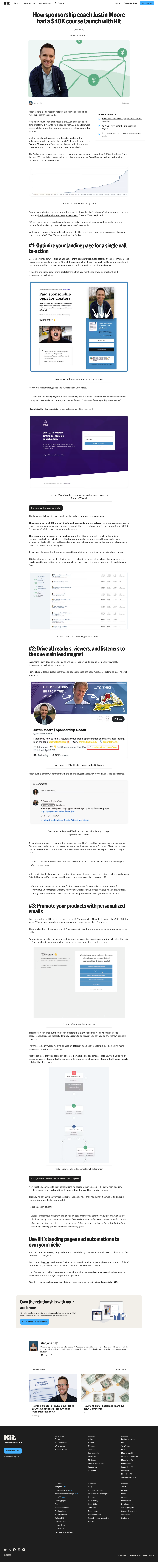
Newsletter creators (96, 1463)
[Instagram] (19, 1550)
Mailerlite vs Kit (127, 1460)
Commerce (59, 1528)
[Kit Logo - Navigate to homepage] (7, 3)
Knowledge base (94, 1515)
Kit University (93, 1501)
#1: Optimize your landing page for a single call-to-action (122, 119)
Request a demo (61, 1450)
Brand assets (126, 1501)
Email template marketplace (99, 1494)
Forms (57, 1504)
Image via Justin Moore (92, 765)
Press (123, 1494)
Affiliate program (127, 1508)
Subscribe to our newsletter (98, 1518)
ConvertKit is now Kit (129, 1511)
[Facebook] (14, 1550)
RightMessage (69, 1036)
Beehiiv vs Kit (126, 1463)
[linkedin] (41, 1355)
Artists (90, 1439)
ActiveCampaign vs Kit (129, 1456)
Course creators (94, 1453)
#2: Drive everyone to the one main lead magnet (119, 127)
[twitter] (46, 1355)
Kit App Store (60, 1525)
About (123, 1487)
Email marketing (61, 1515)
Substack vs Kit (127, 1467)
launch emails (121, 1059)
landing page (59, 265)
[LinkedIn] (23, 1550)
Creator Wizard (36, 144)
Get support (92, 1508)
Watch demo (60, 1446)
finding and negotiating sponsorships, (72, 259)
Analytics (58, 1487)
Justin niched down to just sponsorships (58, 215)
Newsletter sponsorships (64, 1494)
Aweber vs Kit (126, 1470)
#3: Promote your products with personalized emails (121, 134)
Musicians (92, 1460)
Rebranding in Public (95, 1490)
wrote (46, 1262)
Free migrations (61, 1443)
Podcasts (91, 1497)
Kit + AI (124, 1450)
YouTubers (92, 1470)
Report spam (93, 1511)
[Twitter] (9, 1550)
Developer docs (127, 1504)
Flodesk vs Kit (126, 1474)
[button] (46, 508)
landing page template (57, 1282)
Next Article (121, 1370)
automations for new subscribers (67, 1190)
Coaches (91, 1450)
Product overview (128, 1439)
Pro (122, 1443)
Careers (124, 1497)
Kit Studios (125, 1490)
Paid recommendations (64, 1532)
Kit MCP (58, 1497)
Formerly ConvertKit (13, 1443)
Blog (90, 1487)
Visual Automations (62, 1521)
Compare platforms (128, 1477)
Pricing (57, 1439)
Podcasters (92, 1467)
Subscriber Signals (62, 1490)
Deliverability (60, 1518)
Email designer (60, 1511)
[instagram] (51, 1355)
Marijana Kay (38, 103)
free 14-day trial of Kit (107, 1282)
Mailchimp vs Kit (127, 1453)
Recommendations (62, 1508)
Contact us (125, 1518)
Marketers (92, 1456)
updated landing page (43, 409)
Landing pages (60, 1501)
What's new (125, 1446)
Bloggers (91, 1446)
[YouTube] (5, 1550)
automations (100, 1272)
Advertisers (125, 1515)
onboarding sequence (109, 559)
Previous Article (38, 1370)
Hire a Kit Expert (94, 1504)
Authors (91, 1443)
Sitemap (91, 1521)
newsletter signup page (92, 516)
